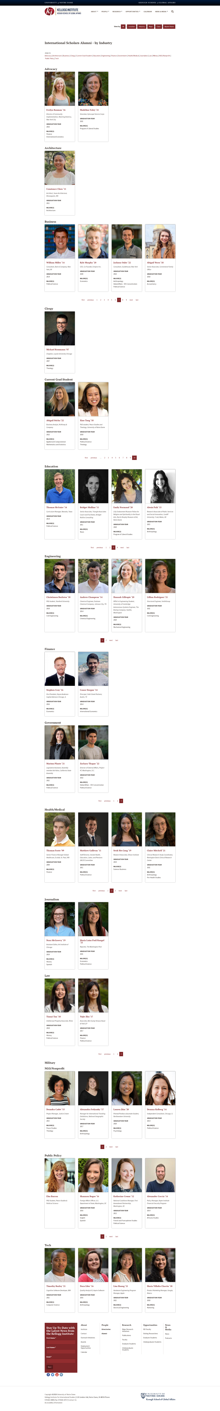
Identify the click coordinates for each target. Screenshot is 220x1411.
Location (131, 26)
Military (155, 56)
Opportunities (132, 11)
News (167, 1334)
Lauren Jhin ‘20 (121, 1109)
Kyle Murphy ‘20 (88, 262)
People (105, 11)
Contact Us (72, 1400)
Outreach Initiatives (88, 1338)
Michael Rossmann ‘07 (57, 349)
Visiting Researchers (150, 1333)
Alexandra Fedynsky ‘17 (92, 1109)
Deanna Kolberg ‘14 (156, 1109)
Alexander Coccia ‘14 (157, 1196)
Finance (114, 56)
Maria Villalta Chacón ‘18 (159, 1286)
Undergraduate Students (127, 1349)
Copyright (48, 1394)
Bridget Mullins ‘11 (89, 507)
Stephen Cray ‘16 (54, 690)
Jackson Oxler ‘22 (122, 262)
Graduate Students (129, 1344)
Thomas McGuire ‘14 (56, 507)
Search (172, 12)
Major (151, 26)
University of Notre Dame (66, 1394)
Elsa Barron (52, 1196)
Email (49, 1357)
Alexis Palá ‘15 (154, 507)
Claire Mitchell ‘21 (156, 850)
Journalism (144, 56)
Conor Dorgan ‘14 (89, 690)
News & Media (161, 11)
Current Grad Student (84, 56)
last (137, 300)
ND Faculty (147, 1329)
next (131, 300)
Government (122, 56)
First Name (51, 1338)
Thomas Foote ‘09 (55, 850)
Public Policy (49, 58)
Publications (126, 1335)
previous (91, 300)
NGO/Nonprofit (164, 56)
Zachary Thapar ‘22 (89, 763)
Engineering (105, 56)
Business (66, 56)
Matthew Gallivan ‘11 (90, 850)
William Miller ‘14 (55, 262)
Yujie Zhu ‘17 (86, 1016)
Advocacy (48, 56)
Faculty (124, 1340)
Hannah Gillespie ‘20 (123, 597)
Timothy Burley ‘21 (56, 1286)
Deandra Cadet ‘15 (55, 1109)
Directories (106, 1329)
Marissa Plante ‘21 (55, 763)
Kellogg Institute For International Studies (60, 1397)
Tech (57, 58)
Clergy (73, 56)
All (123, 26)
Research (117, 11)
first (83, 300)
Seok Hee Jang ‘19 (122, 850)
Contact (84, 1333)
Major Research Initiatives (127, 1330)
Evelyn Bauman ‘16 (55, 110)
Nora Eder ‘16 (87, 1286)
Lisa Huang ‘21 (120, 1286)
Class (159, 26)
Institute (84, 1329)
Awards (83, 1342)
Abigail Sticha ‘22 (55, 420)
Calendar (148, 11)
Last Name (51, 1347)
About (94, 11)
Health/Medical (133, 56)
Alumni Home (169, 26)
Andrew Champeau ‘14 (91, 597)
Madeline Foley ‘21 (89, 110)
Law (150, 56)
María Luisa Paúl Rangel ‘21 (92, 941)
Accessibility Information (53, 1403)
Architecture (57, 56)
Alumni (104, 1333)
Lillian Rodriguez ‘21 (157, 597)
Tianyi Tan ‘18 (53, 1016)
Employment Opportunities (86, 1347)
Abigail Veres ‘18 (155, 262)
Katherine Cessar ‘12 (123, 1196)
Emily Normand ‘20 (123, 507)
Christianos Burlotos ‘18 (58, 597)
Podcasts (168, 1338)
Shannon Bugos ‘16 (89, 1196)
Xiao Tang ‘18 (87, 420)
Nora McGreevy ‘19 (55, 940)
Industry (142, 26)
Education (96, 56)
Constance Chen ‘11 (56, 189)
